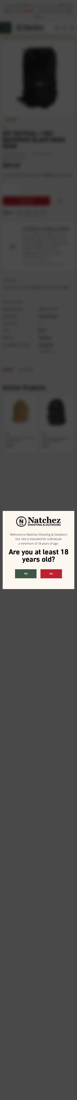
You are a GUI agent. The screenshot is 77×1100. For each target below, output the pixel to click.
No (51, 573)
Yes (26, 573)
